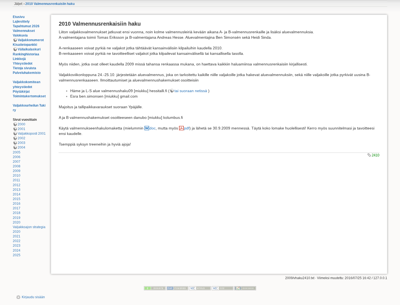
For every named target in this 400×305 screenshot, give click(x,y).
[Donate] (155, 288)
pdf (186, 128)
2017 (16, 208)
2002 (21, 138)
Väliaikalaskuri (29, 49)
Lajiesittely (21, 21)
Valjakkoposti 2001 (32, 133)
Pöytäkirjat (21, 91)
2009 (16, 171)
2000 (21, 124)
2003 (21, 143)
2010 (16, 175)
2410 (375, 155)
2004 (21, 147)
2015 (16, 199)
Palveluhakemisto (27, 73)
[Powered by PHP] (177, 288)
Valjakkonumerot (31, 40)
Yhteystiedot (22, 63)
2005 (16, 152)
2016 (16, 204)
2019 (16, 218)
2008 (16, 166)
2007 (16, 162)
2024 (16, 250)
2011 (16, 180)
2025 (16, 255)
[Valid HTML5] (200, 288)
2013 (16, 190)
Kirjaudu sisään (33, 297)
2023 (16, 245)
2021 (16, 236)
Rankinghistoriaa (26, 54)
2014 (16, 194)
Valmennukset (24, 31)
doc (152, 128)
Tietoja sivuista (24, 68)
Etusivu (18, 17)
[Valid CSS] (222, 288)
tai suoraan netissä (190, 91)
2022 (16, 241)
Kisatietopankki (25, 45)
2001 (21, 129)
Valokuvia (20, 35)
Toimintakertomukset (29, 96)
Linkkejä (19, 59)
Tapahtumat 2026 (26, 26)
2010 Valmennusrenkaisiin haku (50, 4)
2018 (16, 213)
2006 (16, 157)
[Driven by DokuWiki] (245, 288)
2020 (16, 222)
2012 (16, 185)
